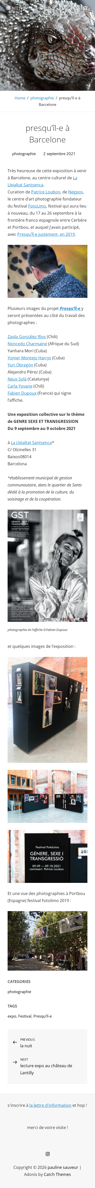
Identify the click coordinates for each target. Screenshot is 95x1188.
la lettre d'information (50, 1105)
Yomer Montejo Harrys (29, 358)
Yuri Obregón (20, 365)
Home (20, 97)
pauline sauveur (63, 1167)
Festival (24, 1016)
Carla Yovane (20, 386)
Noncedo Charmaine (27, 343)
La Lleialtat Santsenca (31, 442)
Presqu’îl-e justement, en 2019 (46, 234)
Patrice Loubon (45, 192)
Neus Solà (17, 379)
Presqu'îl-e (42, 1016)
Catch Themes (57, 1174)
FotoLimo (37, 206)
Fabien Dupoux (22, 393)
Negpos (75, 192)
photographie (42, 97)
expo (12, 1016)
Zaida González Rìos (27, 336)
